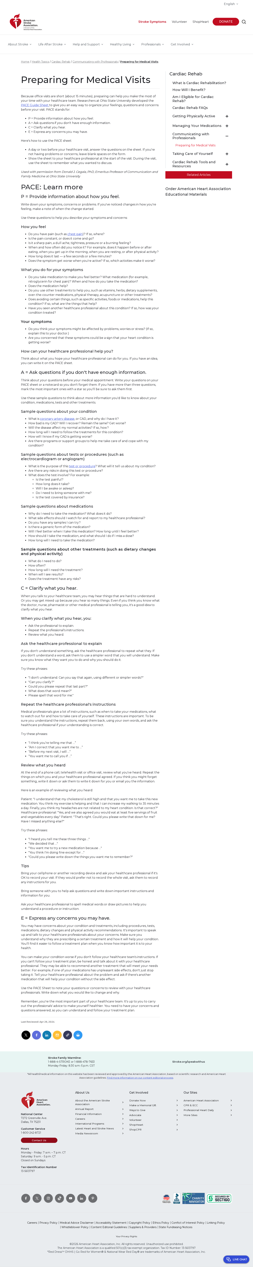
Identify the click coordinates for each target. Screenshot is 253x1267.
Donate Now (137, 1100)
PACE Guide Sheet (35, 105)
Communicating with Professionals (95, 61)
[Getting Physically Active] (227, 116)
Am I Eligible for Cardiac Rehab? (193, 99)
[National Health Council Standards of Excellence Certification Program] (166, 1198)
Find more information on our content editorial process (140, 1077)
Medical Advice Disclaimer (77, 1222)
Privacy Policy (48, 1222)
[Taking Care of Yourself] (227, 154)
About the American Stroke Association (92, 1102)
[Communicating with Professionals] (227, 136)
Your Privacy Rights (126, 1236)
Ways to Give (137, 1110)
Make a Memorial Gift (142, 1105)
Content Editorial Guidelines (109, 1227)
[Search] (244, 22)
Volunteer (135, 1119)
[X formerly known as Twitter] (37, 1198)
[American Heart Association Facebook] (26, 1198)
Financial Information (88, 1113)
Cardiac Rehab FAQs (190, 108)
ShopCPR (135, 1129)
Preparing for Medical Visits (139, 61)
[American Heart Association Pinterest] (93, 1198)
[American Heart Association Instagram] (48, 1198)
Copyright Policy (139, 1222)
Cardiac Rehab (60, 61)
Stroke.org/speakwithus (188, 1061)
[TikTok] (59, 1198)
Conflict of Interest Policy (188, 1222)
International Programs (89, 1123)
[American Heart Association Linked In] (81, 1198)
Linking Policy (216, 1222)
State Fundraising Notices (175, 1227)
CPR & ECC (191, 1105)
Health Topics (40, 61)
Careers (80, 1118)
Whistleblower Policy (75, 1227)
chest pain (75, 234)
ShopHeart (136, 1124)
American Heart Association (201, 1100)
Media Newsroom (86, 1133)
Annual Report (84, 1108)
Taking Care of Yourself (192, 154)
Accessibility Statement (111, 1222)
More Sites (190, 1115)
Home (25, 61)
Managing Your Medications (196, 126)
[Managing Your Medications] (227, 126)
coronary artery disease (57, 419)
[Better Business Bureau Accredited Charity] (177, 1198)
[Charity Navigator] (193, 1198)
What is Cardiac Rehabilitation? (199, 83)
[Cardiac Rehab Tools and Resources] (227, 164)
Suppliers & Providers (143, 1227)
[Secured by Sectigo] (219, 1198)
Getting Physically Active (193, 116)
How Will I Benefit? (188, 90)
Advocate (135, 1115)
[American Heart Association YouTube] (70, 1198)
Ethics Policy (161, 1222)
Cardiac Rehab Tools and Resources (193, 164)
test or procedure (82, 466)
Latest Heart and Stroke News (94, 1128)
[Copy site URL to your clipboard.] (67, 1035)
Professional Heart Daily (199, 1110)
